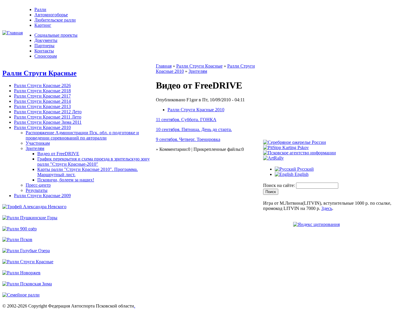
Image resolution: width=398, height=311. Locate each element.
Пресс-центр (38, 185)
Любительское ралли (55, 19)
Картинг (42, 25)
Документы (45, 40)
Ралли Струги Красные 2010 (42, 127)
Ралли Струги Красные (39, 73)
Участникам (38, 143)
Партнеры (44, 45)
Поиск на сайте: (279, 185)
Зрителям (35, 148)
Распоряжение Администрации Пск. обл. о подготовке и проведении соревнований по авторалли (82, 135)
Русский (305, 169)
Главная (164, 65)
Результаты (36, 190)
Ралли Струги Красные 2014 (42, 101)
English (301, 174)
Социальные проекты (56, 35)
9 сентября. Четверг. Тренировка (188, 139)
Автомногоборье (51, 14)
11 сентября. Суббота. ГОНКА (186, 119)
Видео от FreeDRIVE (58, 153)
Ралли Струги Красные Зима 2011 (48, 122)
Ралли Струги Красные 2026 (42, 85)
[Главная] (12, 32)
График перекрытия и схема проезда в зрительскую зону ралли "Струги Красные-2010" (93, 161)
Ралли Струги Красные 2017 (42, 95)
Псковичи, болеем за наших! (65, 179)
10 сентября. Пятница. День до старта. (194, 129)
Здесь (326, 208)
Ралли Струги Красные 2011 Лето (47, 116)
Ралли (40, 9)
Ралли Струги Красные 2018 (42, 90)
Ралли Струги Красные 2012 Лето (48, 111)
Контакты (44, 50)
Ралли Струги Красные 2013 (42, 106)
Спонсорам (45, 56)
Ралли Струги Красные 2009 (42, 195)
